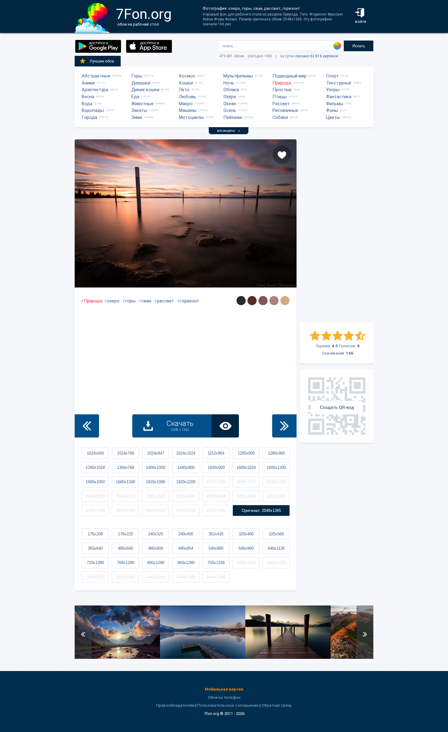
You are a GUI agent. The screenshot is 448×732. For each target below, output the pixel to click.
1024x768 (125, 453)
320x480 (246, 534)
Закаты (139, 110)
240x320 (155, 534)
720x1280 (95, 562)
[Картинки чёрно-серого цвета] (241, 300)
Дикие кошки (145, 89)
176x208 (95, 534)
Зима (136, 117)
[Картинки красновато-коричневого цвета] (263, 300)
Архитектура (95, 89)
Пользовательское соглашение (228, 705)
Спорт (332, 76)
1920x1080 (155, 482)
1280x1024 (95, 467)
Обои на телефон (224, 697)
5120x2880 (216, 510)
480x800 (155, 548)
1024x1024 (185, 453)
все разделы (228, 130)
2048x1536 (246, 482)
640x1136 (276, 548)
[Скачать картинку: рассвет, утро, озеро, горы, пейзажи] (117, 657)
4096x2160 (185, 510)
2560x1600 (95, 496)
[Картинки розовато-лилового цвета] (274, 300)
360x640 (95, 548)
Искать (358, 46)
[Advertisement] (336, 230)
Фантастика (338, 96)
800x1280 (155, 562)
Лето (184, 89)
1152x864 (216, 453)
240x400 (185, 534)
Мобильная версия (224, 689)
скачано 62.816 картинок (316, 56)
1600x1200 (276, 467)
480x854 (185, 548)
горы (130, 301)
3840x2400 (155, 510)
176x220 (125, 534)
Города (89, 117)
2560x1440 (276, 482)
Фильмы (334, 103)
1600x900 (216, 467)
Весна (88, 96)
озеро (113, 301)
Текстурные (338, 83)
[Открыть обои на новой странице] (225, 425)
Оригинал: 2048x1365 (261, 510)
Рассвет (281, 103)
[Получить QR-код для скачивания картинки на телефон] (336, 406)
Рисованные (285, 110)
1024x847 (155, 453)
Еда (135, 96)
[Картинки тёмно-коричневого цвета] (252, 300)
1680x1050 (95, 482)
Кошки (186, 83)
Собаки (280, 117)
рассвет (165, 301)
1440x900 (185, 467)
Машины (188, 110)
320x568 (276, 534)
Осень (229, 110)
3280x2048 (95, 510)
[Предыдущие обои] (87, 425)
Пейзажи (232, 117)
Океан (229, 103)
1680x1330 (125, 482)
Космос (187, 76)
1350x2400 (125, 577)
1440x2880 (185, 577)
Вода (87, 103)
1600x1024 (246, 467)
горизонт (189, 301)
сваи (146, 301)
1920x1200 (185, 482)
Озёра (229, 96)
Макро (186, 103)
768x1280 (125, 562)
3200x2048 (246, 496)
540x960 (215, 548)
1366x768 (125, 467)
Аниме (88, 83)
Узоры (333, 89)
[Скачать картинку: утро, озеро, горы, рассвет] (202, 657)
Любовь (187, 96)
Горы (136, 76)
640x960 (246, 548)
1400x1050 (155, 467)
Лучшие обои (102, 61)
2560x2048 (216, 496)
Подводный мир (289, 76)
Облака (231, 89)
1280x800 (246, 453)
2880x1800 (185, 496)
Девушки (140, 83)
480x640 (125, 548)
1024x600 (95, 453)
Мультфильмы (238, 76)
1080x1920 (246, 562)
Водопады (93, 110)
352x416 (215, 534)
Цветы (333, 117)
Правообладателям (175, 705)
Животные (142, 103)
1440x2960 (216, 577)
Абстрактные (96, 76)
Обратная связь (276, 705)
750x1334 (216, 562)
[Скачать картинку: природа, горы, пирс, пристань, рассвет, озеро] (288, 657)
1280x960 (276, 453)
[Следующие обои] (284, 425)
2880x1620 (155, 496)
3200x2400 (276, 496)
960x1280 (185, 562)
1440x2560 (155, 577)
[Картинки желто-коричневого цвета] (285, 300)
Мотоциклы (191, 117)
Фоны (332, 110)
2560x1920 (125, 496)
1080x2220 (276, 562)
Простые (282, 89)
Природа (281, 83)
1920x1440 (216, 482)
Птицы (279, 96)
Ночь (228, 83)
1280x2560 (95, 577)
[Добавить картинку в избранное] (282, 154)
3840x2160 (125, 510)
